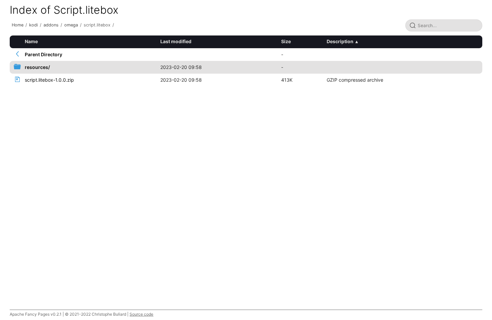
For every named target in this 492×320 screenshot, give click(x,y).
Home (17, 24)
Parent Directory (43, 54)
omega (71, 24)
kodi (33, 24)
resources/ (37, 67)
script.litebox (97, 24)
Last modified (175, 41)
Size (286, 41)
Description (340, 41)
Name (31, 41)
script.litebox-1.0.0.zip (49, 80)
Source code (141, 314)
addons (51, 24)
